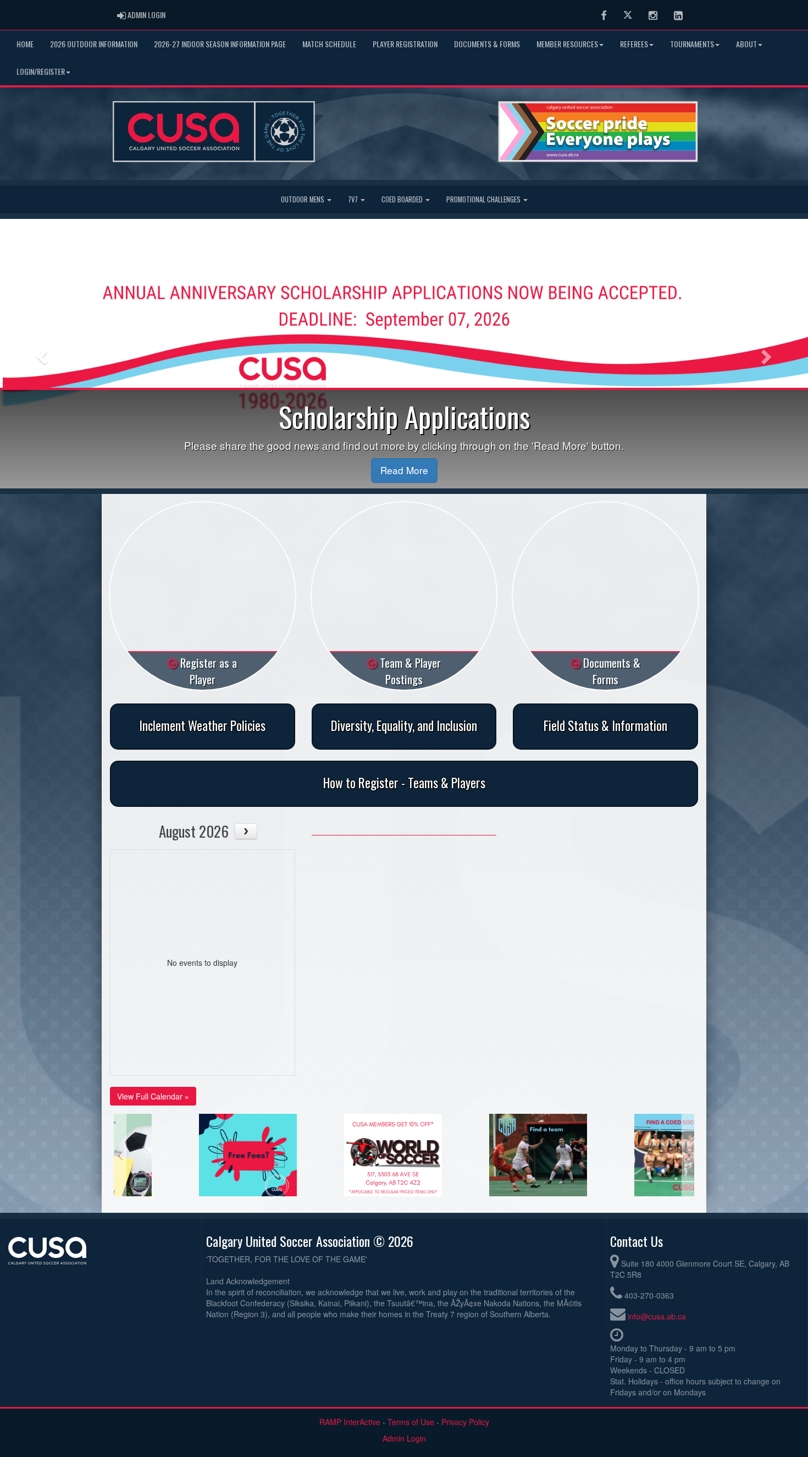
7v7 (353, 199)
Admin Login (404, 1438)
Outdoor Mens (303, 199)
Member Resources (567, 44)
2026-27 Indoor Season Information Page (220, 44)
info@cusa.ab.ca (657, 1316)
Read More (404, 470)
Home (25, 44)
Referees (634, 44)
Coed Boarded (402, 199)
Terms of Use (411, 1421)
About (746, 44)
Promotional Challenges (484, 199)
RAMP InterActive (349, 1421)
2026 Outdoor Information (93, 44)
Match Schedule (329, 44)
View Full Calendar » (153, 1096)
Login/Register (40, 71)
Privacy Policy (465, 1421)
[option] (186, 1155)
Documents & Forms (487, 44)
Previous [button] (120, 1155)
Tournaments (692, 44)
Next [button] (688, 1155)
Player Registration (405, 44)
